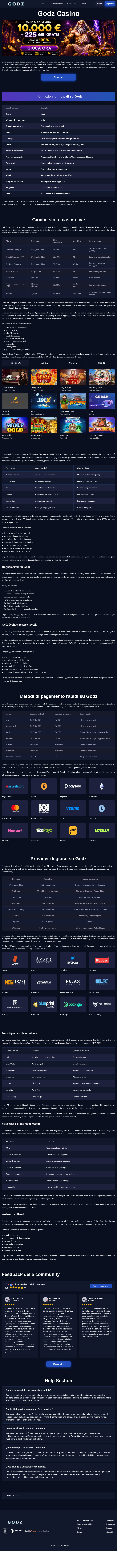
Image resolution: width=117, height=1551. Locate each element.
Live (42, 363)
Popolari (13, 363)
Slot (100, 363)
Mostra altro (58, 1364)
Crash (71, 363)
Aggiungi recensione (101, 1286)
